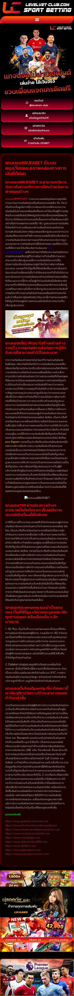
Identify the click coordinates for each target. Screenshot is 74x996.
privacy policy (59, 939)
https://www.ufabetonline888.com (26, 842)
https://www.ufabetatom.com (23, 850)
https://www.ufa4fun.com (20, 846)
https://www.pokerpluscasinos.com (27, 854)
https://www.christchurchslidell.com (27, 833)
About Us (35, 939)
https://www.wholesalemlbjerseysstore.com (32, 829)
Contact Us (13, 939)
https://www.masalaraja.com (22, 838)
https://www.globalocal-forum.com (26, 821)
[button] (37, 19)
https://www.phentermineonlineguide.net (31, 825)
